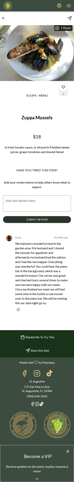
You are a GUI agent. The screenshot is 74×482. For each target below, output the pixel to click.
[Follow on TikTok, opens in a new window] (49, 374)
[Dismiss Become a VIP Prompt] (67, 451)
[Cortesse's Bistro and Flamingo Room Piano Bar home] (20, 5)
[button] (4, 18)
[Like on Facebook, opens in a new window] (24, 374)
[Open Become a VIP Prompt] (37, 478)
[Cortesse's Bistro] (57, 424)
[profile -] (59, 5)
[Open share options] (69, 18)
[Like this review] (19, 309)
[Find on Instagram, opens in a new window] (37, 374)
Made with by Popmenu (29, 362)
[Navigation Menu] (69, 5)
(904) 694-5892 (37, 396)
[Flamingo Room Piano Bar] (23, 424)
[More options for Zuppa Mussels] (63, 87)
